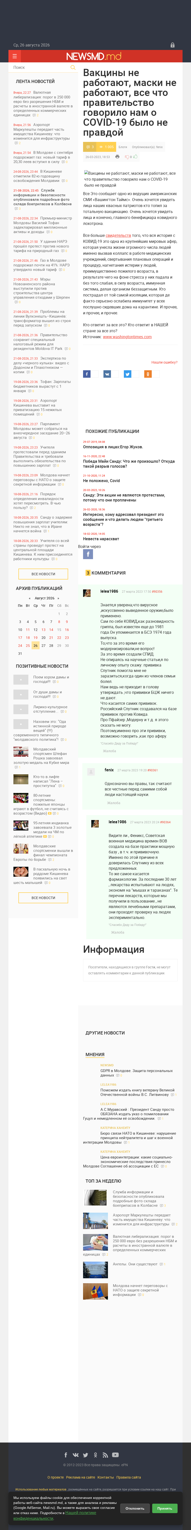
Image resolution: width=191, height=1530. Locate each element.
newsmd (107, 1065)
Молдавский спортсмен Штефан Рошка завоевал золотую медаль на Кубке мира (41, 757)
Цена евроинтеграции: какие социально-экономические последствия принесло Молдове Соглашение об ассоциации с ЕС (128, 1161)
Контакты (105, 1477)
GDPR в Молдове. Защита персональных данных (136, 1072)
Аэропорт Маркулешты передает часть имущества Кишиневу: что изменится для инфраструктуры (41, 133)
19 (36, 637)
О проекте (56, 1477)
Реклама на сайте (80, 1477)
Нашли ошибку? (164, 362)
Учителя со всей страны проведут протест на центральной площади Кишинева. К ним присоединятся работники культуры (42, 549)
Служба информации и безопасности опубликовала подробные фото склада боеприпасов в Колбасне (42, 199)
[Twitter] (86, 1455)
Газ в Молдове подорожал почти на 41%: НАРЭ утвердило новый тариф (41, 265)
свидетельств (118, 235)
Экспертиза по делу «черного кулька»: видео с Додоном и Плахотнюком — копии (41, 365)
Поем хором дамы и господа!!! (51, 679)
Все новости (43, 574)
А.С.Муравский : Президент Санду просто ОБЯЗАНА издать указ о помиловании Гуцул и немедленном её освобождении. (128, 1114)
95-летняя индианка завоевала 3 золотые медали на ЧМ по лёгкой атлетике (42, 829)
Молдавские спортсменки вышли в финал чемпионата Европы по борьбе (43, 852)
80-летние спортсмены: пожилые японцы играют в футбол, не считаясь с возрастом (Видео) (41, 804)
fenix (159, 147)
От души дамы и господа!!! (47, 694)
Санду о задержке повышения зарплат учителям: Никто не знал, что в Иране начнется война (42, 524)
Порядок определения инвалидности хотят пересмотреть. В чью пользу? (38, 500)
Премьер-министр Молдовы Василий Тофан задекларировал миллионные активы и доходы (42, 224)
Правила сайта (128, 1477)
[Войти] (173, 45)
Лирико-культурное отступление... (50, 709)
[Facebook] (66, 1455)
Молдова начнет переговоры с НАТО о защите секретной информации (41, 479)
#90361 (152, 770)
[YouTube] (115, 1455)
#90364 (165, 822)
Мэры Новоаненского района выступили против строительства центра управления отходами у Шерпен (41, 290)
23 (67, 637)
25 (28, 645)
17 (20, 637)
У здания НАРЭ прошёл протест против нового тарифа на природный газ (41, 246)
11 (28, 629)
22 (59, 637)
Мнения (95, 1054)
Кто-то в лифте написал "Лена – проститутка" (48, 781)
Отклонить (135, 1508)
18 (28, 637)
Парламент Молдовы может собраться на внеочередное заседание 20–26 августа (41, 430)
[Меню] (14, 56)
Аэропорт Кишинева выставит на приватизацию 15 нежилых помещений (37, 407)
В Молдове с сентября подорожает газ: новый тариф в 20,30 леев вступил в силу (43, 157)
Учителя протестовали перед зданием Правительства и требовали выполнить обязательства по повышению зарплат (39, 456)
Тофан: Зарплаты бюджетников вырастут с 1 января (42, 386)
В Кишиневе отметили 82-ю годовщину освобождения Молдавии (40, 176)
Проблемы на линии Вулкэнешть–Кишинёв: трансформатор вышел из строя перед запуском (42, 318)
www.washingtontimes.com (127, 336)
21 (51, 637)
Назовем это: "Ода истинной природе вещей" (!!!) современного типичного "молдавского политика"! (40, 730)
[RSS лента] (105, 1455)
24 (20, 645)
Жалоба (109, 750)
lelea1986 (109, 591)
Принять (164, 1508)
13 (44, 629)
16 (67, 629)
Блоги (123, 147)
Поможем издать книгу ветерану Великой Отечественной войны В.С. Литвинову (138, 1092)
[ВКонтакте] (76, 1455)
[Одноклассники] (95, 1455)
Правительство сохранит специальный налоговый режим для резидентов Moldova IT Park (42, 341)
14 (51, 629)
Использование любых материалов (40, 1489)
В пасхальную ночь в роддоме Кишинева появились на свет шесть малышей (41, 876)
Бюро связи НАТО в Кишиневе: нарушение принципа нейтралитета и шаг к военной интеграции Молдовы (129, 1138)
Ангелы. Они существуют (139, 1263)
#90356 (157, 591)
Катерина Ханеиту (115, 1128)
